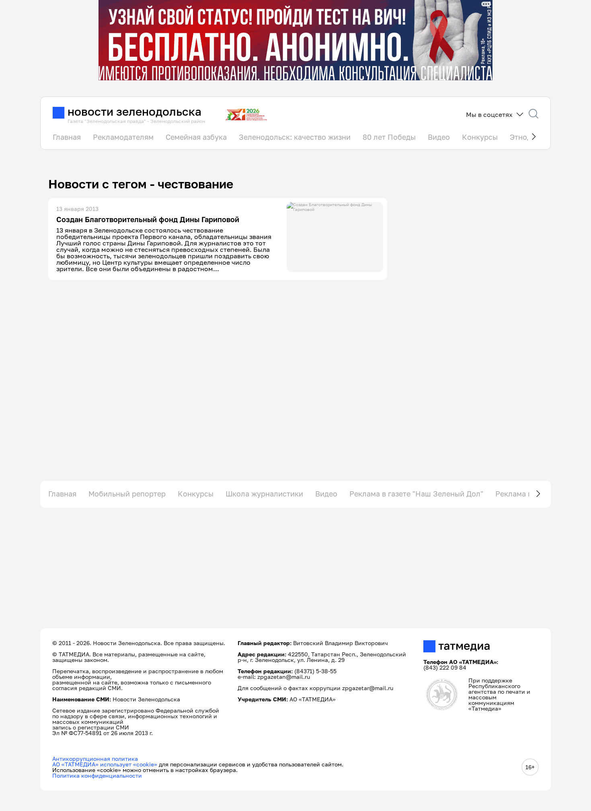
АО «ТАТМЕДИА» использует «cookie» (104, 764)
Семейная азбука (196, 137)
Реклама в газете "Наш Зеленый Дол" (416, 493)
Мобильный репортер (127, 493)
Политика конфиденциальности (97, 775)
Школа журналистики (264, 493)
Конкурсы (480, 137)
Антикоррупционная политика (95, 758)
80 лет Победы (389, 137)
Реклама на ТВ (521, 493)
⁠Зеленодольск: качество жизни (295, 137)
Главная (67, 137)
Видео (439, 137)
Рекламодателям (123, 137)
